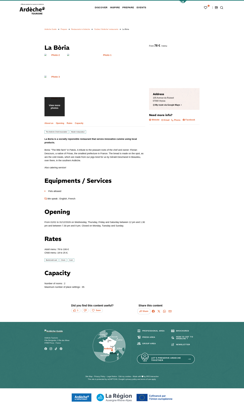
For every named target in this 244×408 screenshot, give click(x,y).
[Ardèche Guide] (32, 10)
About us (48, 123)
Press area (148, 337)
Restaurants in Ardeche (80, 29)
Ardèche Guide (50, 29)
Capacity (79, 123)
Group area (149, 343)
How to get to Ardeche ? (184, 337)
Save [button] (98, 310)
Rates (69, 123)
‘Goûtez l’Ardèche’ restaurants (106, 29)
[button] (183, 2)
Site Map (89, 376)
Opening (60, 123)
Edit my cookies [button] (125, 376)
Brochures (182, 331)
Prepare (64, 29)
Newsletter (183, 345)
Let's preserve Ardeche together (166, 359)
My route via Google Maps (167, 105)
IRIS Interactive (152, 376)
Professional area (153, 331)
